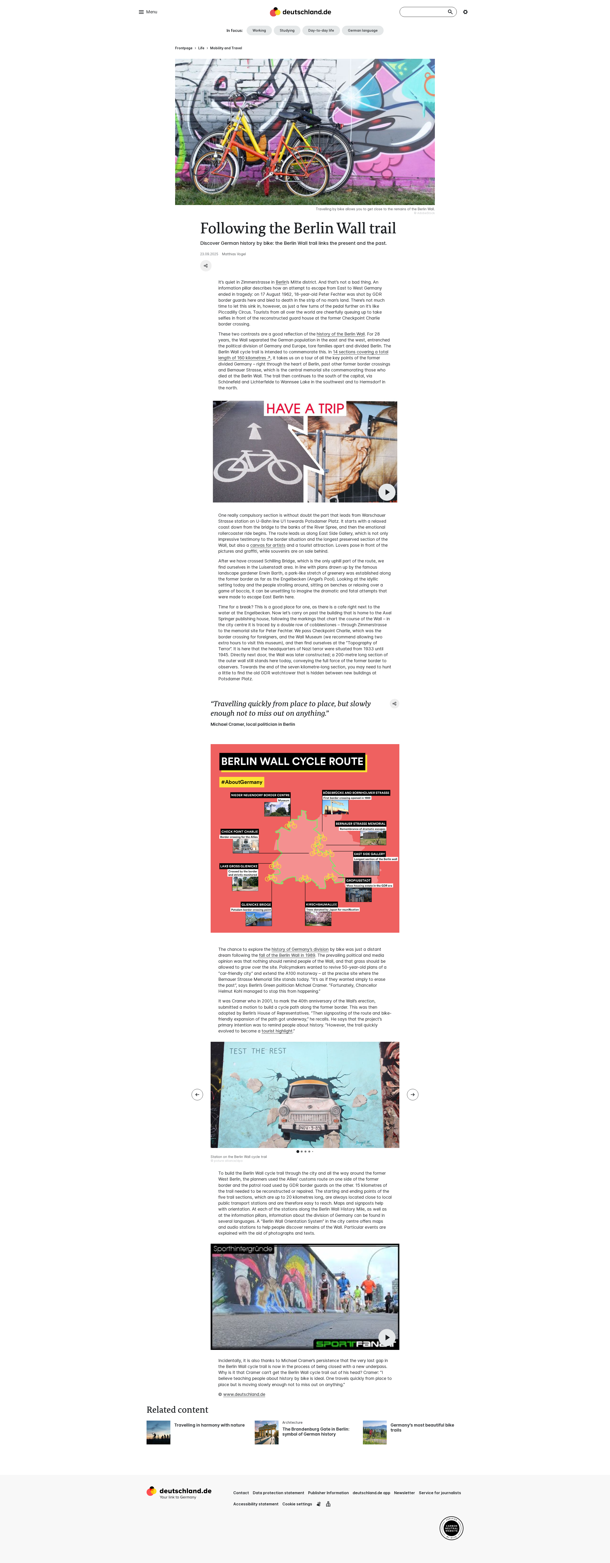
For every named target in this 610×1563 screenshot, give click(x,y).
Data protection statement (278, 1492)
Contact (241, 1492)
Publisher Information (328, 1492)
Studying (287, 30)
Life (201, 48)
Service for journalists (440, 1492)
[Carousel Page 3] (305, 1151)
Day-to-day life (321, 30)
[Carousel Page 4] (309, 1151)
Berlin (281, 282)
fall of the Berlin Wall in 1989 (287, 955)
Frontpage (184, 48)
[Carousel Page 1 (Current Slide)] (297, 1151)
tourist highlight (277, 1030)
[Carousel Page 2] (302, 1151)
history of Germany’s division (300, 949)
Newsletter (404, 1492)
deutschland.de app (371, 1492)
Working (259, 30)
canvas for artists (267, 545)
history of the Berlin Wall (341, 333)
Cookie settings (297, 1504)
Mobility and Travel (226, 48)
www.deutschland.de (244, 1394)
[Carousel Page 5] (312, 1151)
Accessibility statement (256, 1504)
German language (363, 30)
